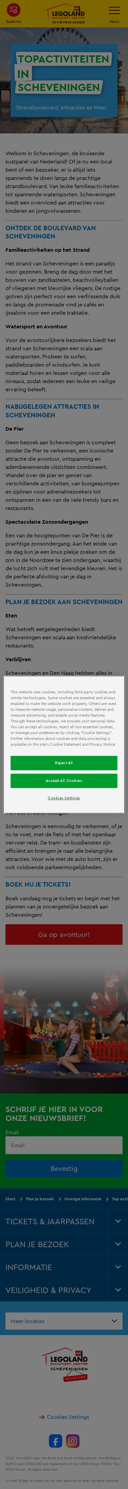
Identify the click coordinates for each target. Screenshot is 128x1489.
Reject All (64, 762)
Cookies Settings (64, 798)
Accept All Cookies (64, 780)
